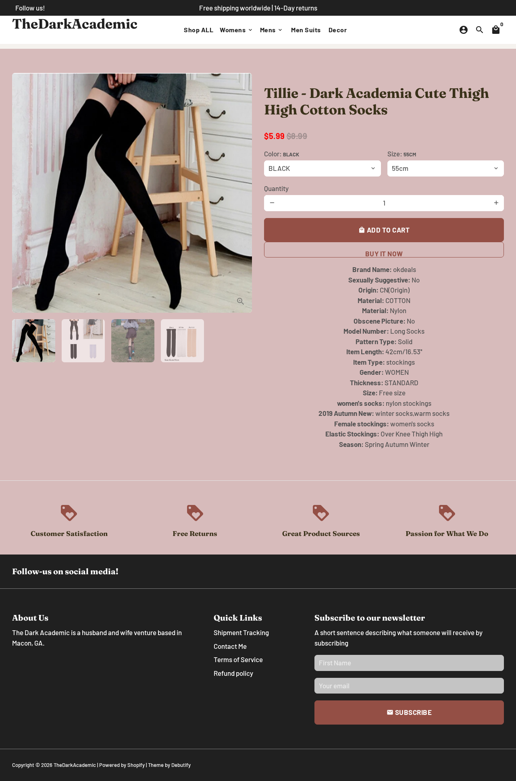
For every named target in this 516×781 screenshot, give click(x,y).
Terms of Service (238, 659)
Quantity (276, 188)
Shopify (136, 765)
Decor (338, 29)
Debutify (181, 765)
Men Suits (306, 29)
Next (241, 193)
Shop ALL (198, 29)
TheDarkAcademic (75, 765)
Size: (401, 154)
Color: (281, 154)
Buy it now (384, 253)
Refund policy (233, 673)
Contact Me (230, 646)
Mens (272, 29)
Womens (237, 29)
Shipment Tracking (241, 632)
